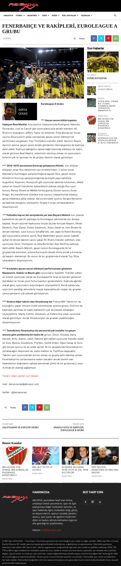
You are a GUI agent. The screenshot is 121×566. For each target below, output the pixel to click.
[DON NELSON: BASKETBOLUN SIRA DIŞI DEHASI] (105, 456)
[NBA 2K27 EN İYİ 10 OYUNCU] (45, 456)
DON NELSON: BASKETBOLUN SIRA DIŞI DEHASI (105, 470)
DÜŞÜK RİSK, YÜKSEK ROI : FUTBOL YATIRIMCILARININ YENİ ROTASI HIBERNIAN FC (108, 106)
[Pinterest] (108, 38)
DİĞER (54, 15)
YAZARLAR (85, 15)
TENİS (44, 15)
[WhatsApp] (115, 38)
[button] (115, 15)
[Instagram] (92, 501)
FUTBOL (19, 15)
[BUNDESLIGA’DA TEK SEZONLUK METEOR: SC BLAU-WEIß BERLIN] (91, 137)
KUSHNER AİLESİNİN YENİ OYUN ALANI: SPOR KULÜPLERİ (75, 470)
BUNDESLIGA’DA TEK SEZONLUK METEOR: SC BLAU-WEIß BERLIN (108, 140)
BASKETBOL (32, 15)
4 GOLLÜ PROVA (105, 89)
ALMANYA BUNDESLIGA (103, 134)
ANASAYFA (8, 15)
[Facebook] (94, 38)
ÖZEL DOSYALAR (69, 15)
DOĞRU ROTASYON (97, 78)
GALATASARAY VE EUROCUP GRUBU (20, 427)
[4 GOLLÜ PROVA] (91, 90)
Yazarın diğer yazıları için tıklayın (20, 375)
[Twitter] (101, 38)
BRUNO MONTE (104, 86)
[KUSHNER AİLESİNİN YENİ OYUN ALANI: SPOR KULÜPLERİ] (75, 456)
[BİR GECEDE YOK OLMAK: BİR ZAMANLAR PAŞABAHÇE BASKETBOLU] (91, 120)
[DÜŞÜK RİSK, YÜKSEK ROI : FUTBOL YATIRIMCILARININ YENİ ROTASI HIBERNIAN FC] (91, 102)
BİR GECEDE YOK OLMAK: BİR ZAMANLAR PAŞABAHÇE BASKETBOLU (106, 123)
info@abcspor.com (51, 530)
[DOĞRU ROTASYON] (103, 61)
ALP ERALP (91, 75)
